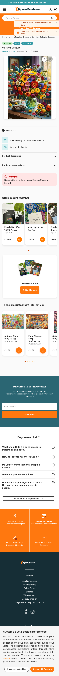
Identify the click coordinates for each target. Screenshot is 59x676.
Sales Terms (29, 588)
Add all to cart (30, 290)
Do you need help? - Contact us (29, 602)
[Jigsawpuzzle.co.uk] (27, 9)
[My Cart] (55, 9)
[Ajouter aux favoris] (50, 59)
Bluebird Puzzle (8, 51)
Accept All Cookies (42, 669)
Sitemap (29, 592)
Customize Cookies (16, 669)
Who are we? (29, 595)
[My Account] (50, 9)
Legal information (29, 581)
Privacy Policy (29, 584)
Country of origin (29, 599)
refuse (6, 658)
